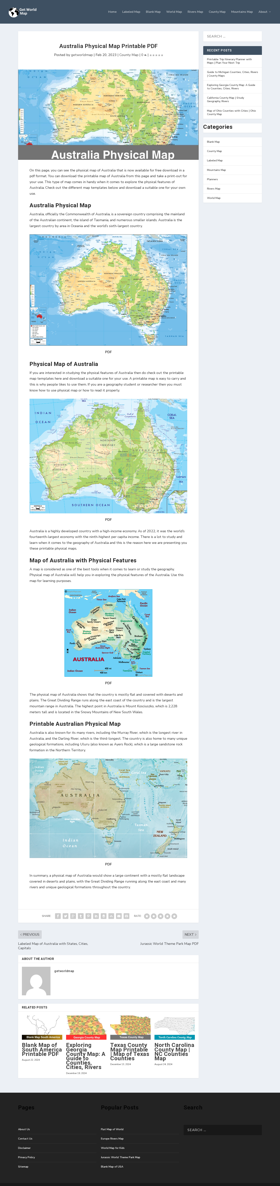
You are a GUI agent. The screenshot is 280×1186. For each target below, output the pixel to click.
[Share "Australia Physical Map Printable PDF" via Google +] (73, 916)
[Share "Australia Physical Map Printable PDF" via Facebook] (58, 916)
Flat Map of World (112, 1129)
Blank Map (153, 12)
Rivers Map (195, 12)
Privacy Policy (26, 1157)
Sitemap (23, 1166)
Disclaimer (24, 1148)
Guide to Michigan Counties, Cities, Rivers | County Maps (232, 73)
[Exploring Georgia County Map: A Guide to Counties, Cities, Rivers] (86, 1028)
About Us (24, 1129)
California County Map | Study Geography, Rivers (225, 99)
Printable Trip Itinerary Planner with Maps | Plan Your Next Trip (229, 61)
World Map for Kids (113, 1148)
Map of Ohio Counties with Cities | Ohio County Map (231, 112)
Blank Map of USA (112, 1166)
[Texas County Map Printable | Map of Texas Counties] (130, 1028)
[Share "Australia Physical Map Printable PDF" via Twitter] (65, 916)
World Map (174, 12)
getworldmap (82, 55)
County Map (217, 12)
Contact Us (25, 1138)
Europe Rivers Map (112, 1138)
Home (112, 12)
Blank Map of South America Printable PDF (42, 1049)
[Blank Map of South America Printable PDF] (42, 1028)
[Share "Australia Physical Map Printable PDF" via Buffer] (103, 916)
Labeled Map (131, 12)
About (262, 12)
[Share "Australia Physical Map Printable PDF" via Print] (126, 916)
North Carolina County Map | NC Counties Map (174, 1052)
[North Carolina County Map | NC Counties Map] (174, 1028)
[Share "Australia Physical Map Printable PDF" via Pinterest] (88, 916)
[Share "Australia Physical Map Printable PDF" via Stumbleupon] (111, 916)
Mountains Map (242, 12)
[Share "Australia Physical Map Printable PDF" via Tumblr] (81, 916)
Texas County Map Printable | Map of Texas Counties (129, 1052)
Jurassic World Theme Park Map (120, 1157)
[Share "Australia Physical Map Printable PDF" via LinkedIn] (96, 916)
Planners (212, 179)
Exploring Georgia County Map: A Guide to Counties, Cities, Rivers (86, 1056)
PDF (108, 352)
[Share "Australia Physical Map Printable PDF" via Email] (119, 916)
